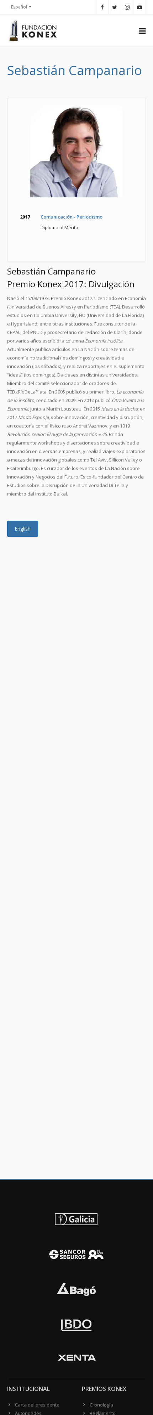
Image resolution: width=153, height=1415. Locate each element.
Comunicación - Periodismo (71, 217)
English (23, 528)
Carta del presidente (37, 1405)
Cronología (101, 1405)
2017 (25, 217)
